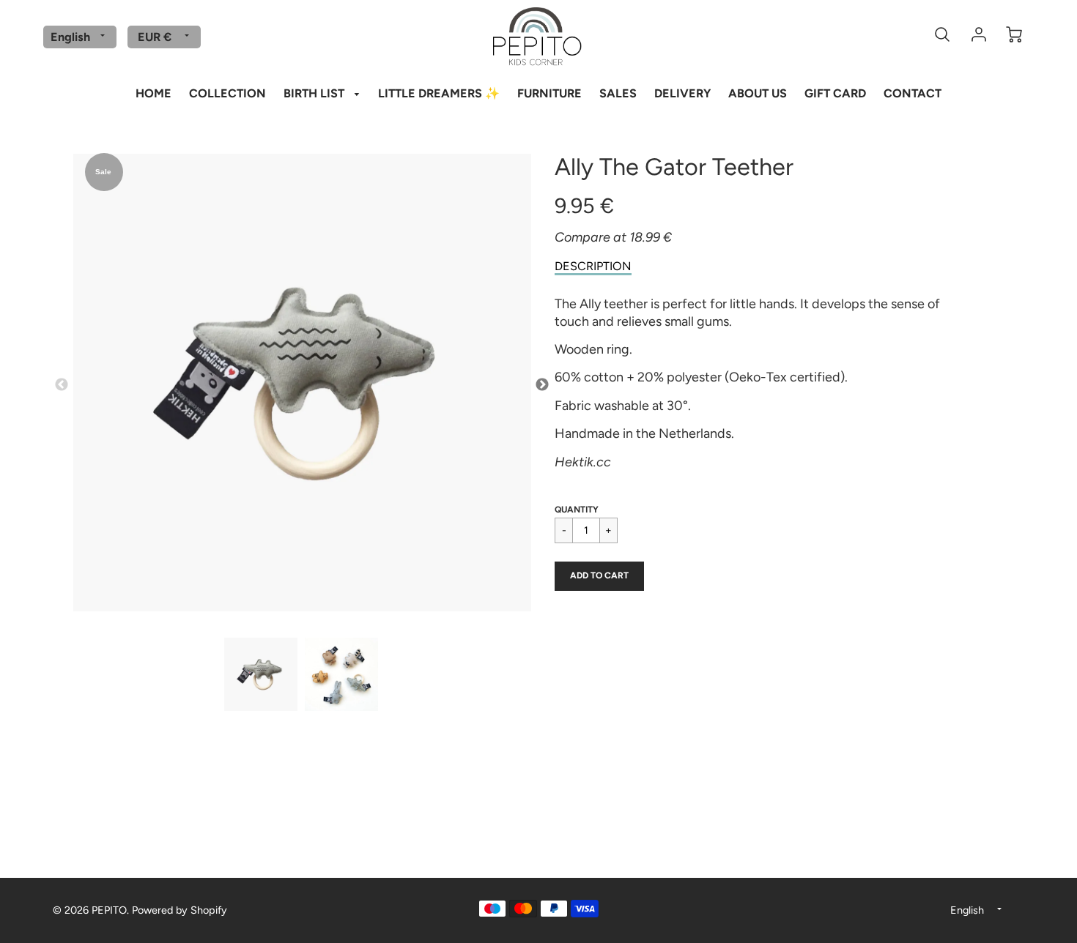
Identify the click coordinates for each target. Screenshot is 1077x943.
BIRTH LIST (315, 93)
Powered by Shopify (179, 910)
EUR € (154, 37)
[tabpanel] (260, 674)
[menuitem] (153, 92)
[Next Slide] (542, 385)
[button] (599, 576)
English (70, 37)
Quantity (577, 509)
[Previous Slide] (61, 385)
